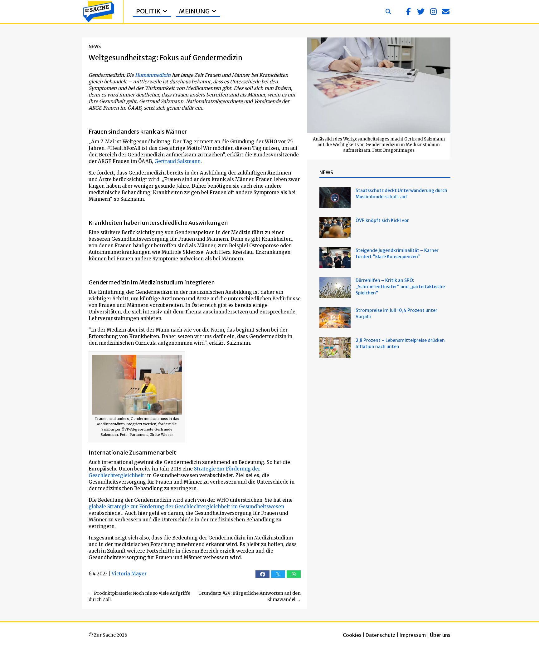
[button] (408, 11)
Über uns (440, 635)
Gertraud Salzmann (177, 161)
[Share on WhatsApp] (294, 574)
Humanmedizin (153, 75)
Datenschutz (380, 635)
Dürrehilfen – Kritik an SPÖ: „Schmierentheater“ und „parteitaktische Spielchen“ (400, 287)
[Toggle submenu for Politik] (165, 11)
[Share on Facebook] (262, 574)
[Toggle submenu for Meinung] (214, 11)
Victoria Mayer (129, 574)
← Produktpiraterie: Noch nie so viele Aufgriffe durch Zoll (139, 596)
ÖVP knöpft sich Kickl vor (382, 220)
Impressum (412, 635)
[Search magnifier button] (388, 11)
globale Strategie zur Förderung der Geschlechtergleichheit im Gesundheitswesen (186, 507)
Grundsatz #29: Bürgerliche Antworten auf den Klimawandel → (249, 596)
